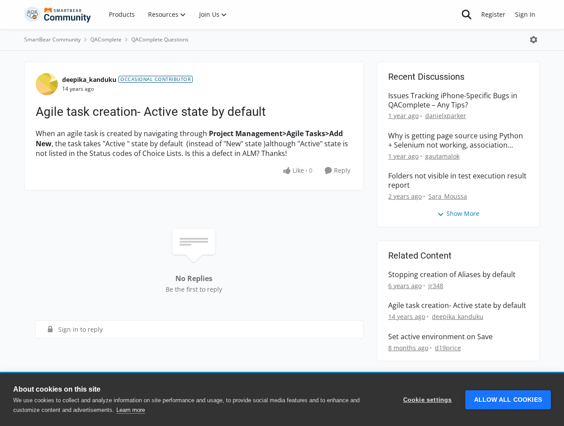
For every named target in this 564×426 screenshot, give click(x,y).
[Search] (466, 14)
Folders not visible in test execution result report (457, 180)
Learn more (130, 410)
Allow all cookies (508, 399)
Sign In (525, 14)
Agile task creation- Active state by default (457, 305)
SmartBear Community (52, 39)
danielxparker (445, 115)
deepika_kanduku (89, 79)
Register (493, 14)
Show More (462, 213)
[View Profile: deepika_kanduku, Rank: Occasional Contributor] (47, 84)
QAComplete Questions (160, 39)
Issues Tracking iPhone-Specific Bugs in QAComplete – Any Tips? (452, 100)
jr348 (435, 286)
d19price (448, 348)
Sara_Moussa (447, 196)
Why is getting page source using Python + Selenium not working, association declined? (455, 140)
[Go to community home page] (57, 14)
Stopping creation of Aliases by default (452, 274)
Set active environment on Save (440, 336)
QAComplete (106, 39)
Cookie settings (427, 399)
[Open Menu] (533, 39)
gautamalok (442, 156)
